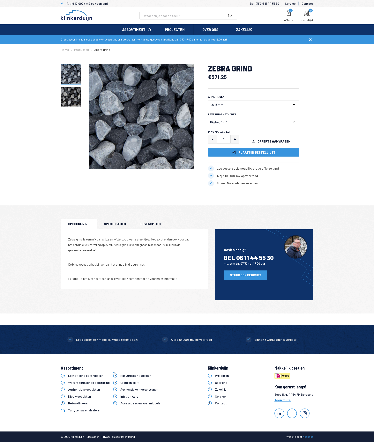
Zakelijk (244, 29)
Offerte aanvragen (273, 141)
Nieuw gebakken (79, 396)
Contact (307, 3)
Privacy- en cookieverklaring (118, 436)
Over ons (210, 29)
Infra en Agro (129, 396)
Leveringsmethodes (222, 114)
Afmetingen (216, 96)
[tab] (79, 224)
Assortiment (134, 29)
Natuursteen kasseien (135, 375)
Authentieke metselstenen (139, 389)
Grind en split (129, 382)
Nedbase (308, 436)
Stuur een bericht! (245, 275)
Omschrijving (78, 224)
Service (290, 3)
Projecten (175, 29)
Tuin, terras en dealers (84, 410)
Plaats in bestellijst (257, 152)
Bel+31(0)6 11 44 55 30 (264, 3)
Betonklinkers (78, 403)
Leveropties (150, 224)
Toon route (282, 400)
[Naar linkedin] (279, 413)
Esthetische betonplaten (85, 375)
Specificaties (115, 224)
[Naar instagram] (305, 413)
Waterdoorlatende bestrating (89, 382)
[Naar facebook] (292, 413)
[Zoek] (230, 15)
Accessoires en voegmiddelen (141, 403)
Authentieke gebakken (84, 389)
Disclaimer (93, 436)
